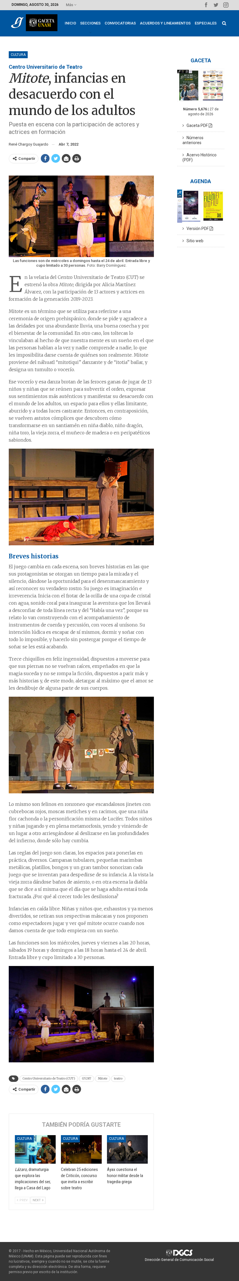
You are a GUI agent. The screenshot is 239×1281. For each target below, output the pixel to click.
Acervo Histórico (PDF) (199, 157)
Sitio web (193, 240)
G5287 (86, 1078)
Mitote (102, 1078)
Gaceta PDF (196, 125)
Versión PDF (197, 228)
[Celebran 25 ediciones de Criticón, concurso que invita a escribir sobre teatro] (81, 1149)
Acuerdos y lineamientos (165, 23)
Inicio (70, 23)
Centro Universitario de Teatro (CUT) (48, 1078)
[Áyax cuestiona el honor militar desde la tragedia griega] (127, 1149)
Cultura (18, 55)
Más (70, 5)
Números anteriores (192, 140)
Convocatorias (120, 23)
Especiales (206, 23)
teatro (118, 1078)
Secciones (90, 23)
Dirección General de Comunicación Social (179, 1260)
